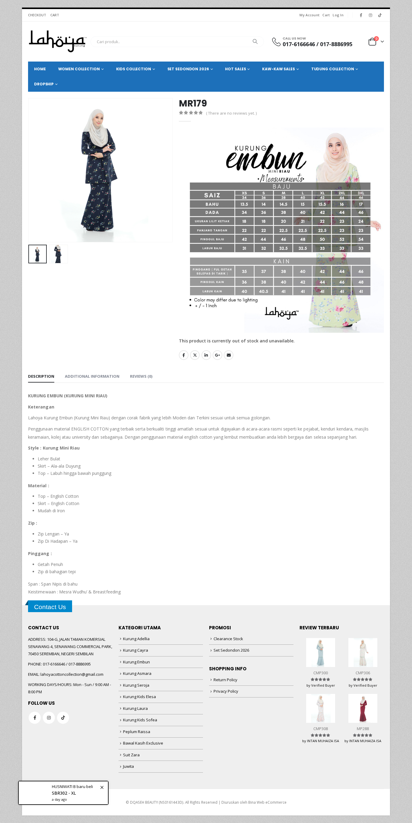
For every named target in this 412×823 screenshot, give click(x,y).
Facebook (184, 355)
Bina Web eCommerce (267, 802)
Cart (326, 15)
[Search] (255, 42)
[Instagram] (370, 15)
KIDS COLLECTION (133, 68)
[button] (29, 170)
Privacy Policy (226, 691)
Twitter (195, 355)
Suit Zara (131, 755)
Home (40, 68)
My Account (309, 15)
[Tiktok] (380, 15)
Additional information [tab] (92, 376)
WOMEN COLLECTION (79, 68)
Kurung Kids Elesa (139, 696)
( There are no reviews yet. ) (231, 113)
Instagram (49, 718)
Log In (338, 15)
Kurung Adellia (136, 638)
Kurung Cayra (135, 650)
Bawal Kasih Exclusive (143, 743)
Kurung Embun (136, 662)
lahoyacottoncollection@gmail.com (71, 674)
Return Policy (225, 679)
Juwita (128, 766)
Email (228, 355)
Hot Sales (235, 68)
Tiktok (63, 718)
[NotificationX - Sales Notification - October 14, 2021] (63, 789)
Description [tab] (41, 376)
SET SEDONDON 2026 (188, 68)
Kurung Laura (135, 708)
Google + (217, 355)
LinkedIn (206, 355)
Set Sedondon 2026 (231, 650)
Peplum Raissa (136, 731)
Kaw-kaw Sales (278, 68)
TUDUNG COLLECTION (332, 68)
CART (54, 15)
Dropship (44, 84)
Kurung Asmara (137, 673)
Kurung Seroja (136, 685)
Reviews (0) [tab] (141, 376)
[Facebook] (361, 15)
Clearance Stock (228, 638)
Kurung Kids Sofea (140, 720)
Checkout (37, 15)
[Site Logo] (57, 41)
